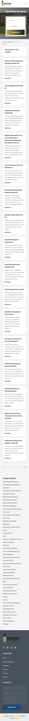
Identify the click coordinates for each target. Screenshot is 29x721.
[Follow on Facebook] (3, 647)
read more (8, 78)
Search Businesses (8, 662)
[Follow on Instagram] (7, 647)
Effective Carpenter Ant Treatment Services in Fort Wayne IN (13, 415)
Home (4, 42)
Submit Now (12, 707)
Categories (6, 665)
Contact (5, 673)
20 (25, 467)
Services (5, 669)
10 (22, 467)
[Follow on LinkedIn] (15, 647)
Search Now (16, 32)
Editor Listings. (16, 716)
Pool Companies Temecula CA (14, 289)
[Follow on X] (11, 647)
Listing (9, 42)
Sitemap (5, 677)
